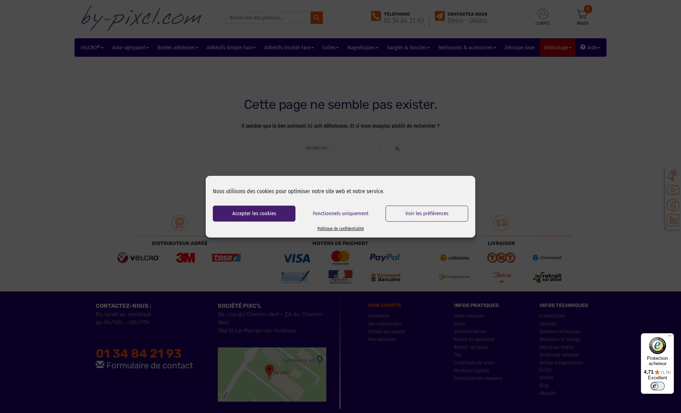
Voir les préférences (426, 213)
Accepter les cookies (254, 213)
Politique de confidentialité (340, 228)
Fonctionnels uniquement (341, 213)
